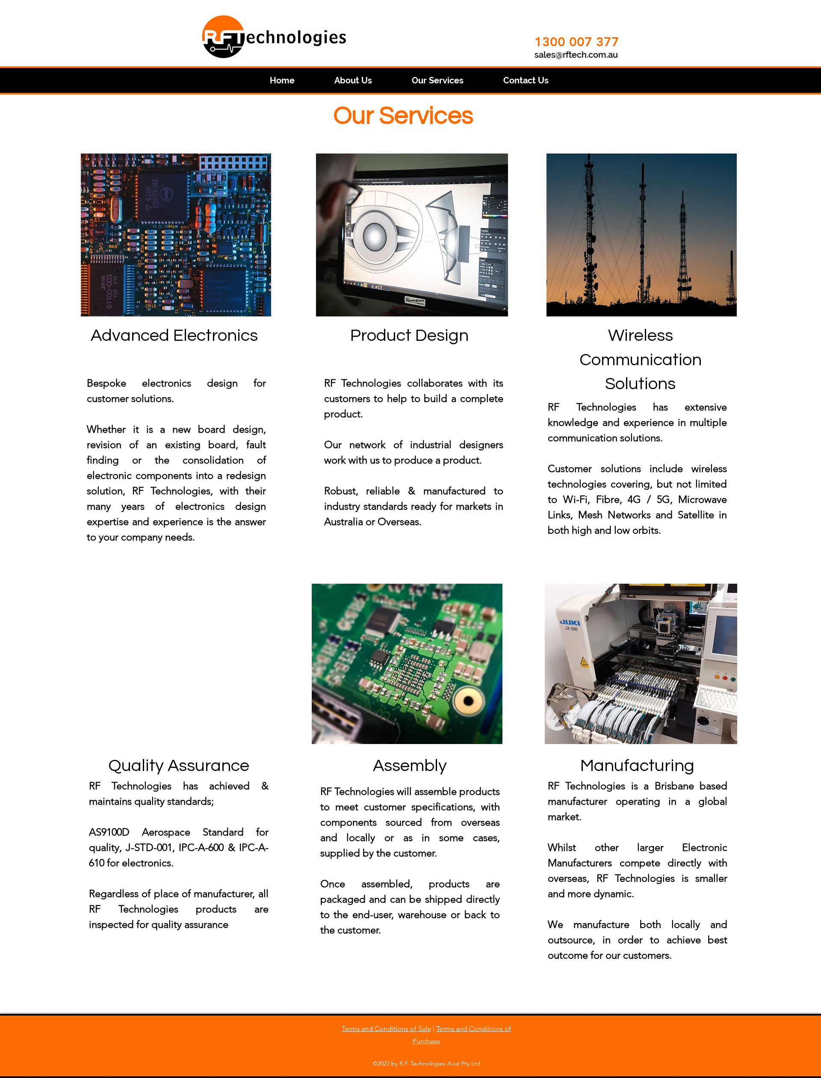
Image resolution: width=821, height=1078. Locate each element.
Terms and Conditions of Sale (386, 1029)
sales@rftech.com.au (576, 55)
